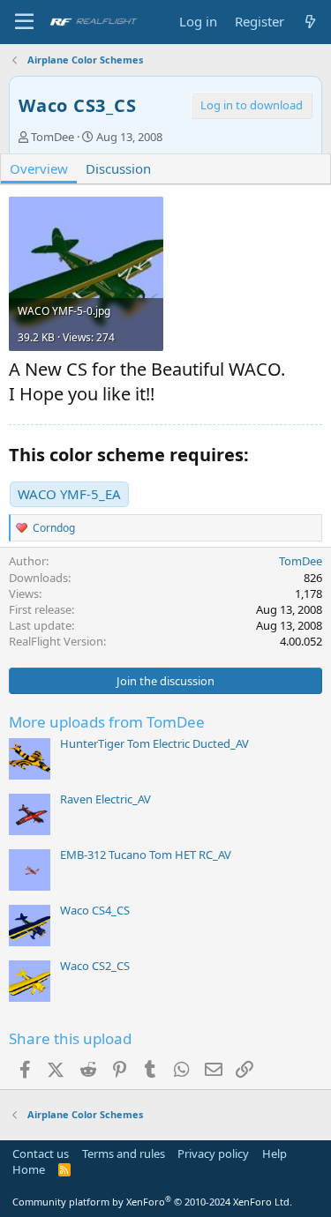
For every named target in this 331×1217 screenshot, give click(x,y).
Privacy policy (213, 1153)
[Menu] (24, 22)
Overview (39, 168)
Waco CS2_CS (95, 966)
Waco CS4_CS (95, 910)
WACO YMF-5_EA (69, 494)
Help (274, 1153)
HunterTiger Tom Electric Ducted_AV (154, 743)
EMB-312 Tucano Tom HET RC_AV (145, 854)
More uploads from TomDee (107, 722)
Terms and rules (123, 1153)
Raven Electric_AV (105, 799)
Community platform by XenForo (152, 1201)
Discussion (118, 168)
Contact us (40, 1153)
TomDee (52, 137)
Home (28, 1169)
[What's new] (310, 21)
